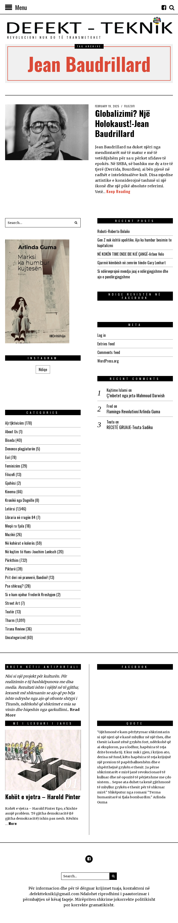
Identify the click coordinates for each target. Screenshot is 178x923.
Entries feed (106, 344)
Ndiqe (43, 369)
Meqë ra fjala (14, 526)
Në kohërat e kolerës (20, 543)
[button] (76, 222)
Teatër (9, 611)
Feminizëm (12, 466)
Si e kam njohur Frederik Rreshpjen (30, 594)
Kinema (10, 491)
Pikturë (10, 569)
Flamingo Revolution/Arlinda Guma (133, 411)
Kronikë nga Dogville (19, 500)
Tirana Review (15, 629)
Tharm (10, 620)
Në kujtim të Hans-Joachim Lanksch (30, 551)
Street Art (12, 603)
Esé (7, 457)
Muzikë (10, 534)
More (13, 823)
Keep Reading (118, 191)
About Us (11, 431)
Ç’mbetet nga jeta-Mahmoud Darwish (136, 395)
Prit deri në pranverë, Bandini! (26, 577)
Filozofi (129, 106)
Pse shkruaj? (14, 586)
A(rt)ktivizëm (14, 423)
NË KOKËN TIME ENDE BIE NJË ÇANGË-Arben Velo (130, 254)
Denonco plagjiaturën (20, 449)
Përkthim (12, 560)
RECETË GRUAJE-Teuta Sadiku (130, 427)
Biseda (10, 440)
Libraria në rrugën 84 (20, 517)
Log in (101, 335)
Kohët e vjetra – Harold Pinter (42, 796)
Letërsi (10, 509)
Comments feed (108, 352)
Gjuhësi (10, 483)
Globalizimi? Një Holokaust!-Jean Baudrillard (122, 123)
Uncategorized (15, 637)
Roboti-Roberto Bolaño (113, 231)
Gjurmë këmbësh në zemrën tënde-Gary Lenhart (131, 262)
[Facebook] (164, 7)
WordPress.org (108, 361)
